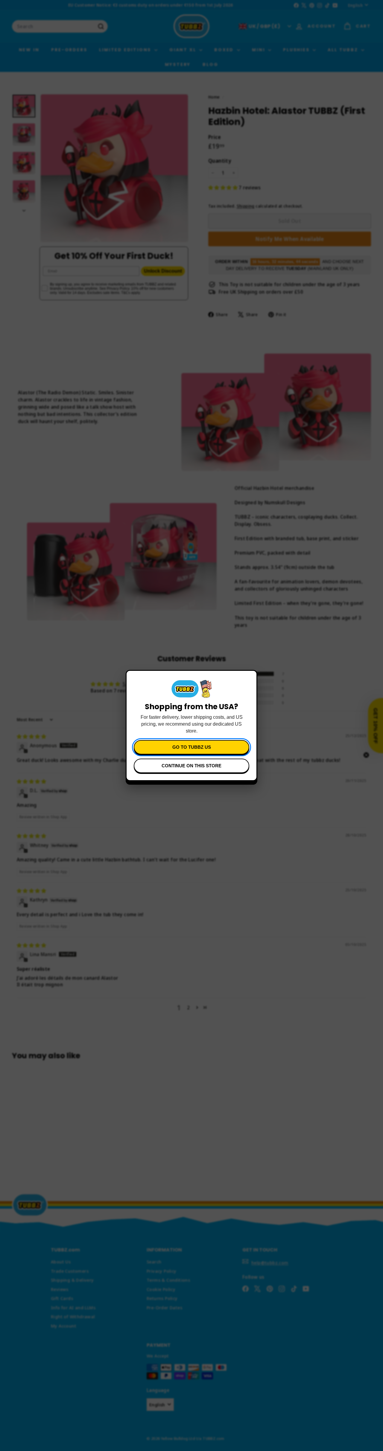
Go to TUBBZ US (191, 747)
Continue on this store (191, 765)
